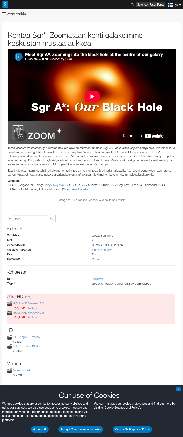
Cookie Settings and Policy (132, 429)
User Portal (157, 4)
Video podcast (21, 370)
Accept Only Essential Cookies (81, 429)
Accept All (39, 429)
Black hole (97, 279)
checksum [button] (32, 308)
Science (142, 4)
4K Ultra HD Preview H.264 (29, 303)
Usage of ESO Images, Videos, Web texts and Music (92, 200)
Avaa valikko (16, 14)
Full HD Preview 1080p (26, 346)
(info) (28, 297)
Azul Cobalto (80, 189)
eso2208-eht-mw (102, 249)
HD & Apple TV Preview (26, 337)
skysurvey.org (54, 185)
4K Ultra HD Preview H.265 (29, 312)
